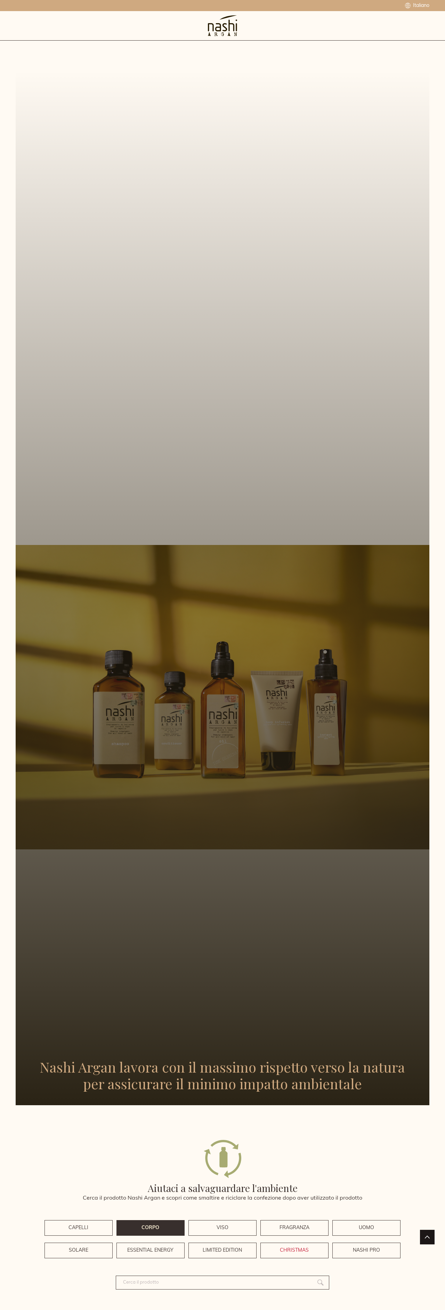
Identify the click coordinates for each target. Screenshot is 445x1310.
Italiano (420, 5)
